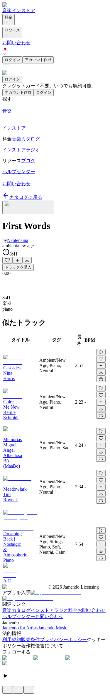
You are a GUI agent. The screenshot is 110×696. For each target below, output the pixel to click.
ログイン (12, 60)
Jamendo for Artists (20, 627)
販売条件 (30, 639)
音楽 (7, 10)
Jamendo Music (52, 627)
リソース (12, 30)
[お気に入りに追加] (7, 260)
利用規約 (11, 639)
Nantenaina (17, 240)
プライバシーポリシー (63, 639)
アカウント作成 (38, 60)
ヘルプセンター (18, 616)
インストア (23, 10)
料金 (8, 17)
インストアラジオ (49, 610)
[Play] (27, 207)
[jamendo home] (12, 4)
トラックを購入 (18, 267)
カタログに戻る (25, 197)
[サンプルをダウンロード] (27, 260)
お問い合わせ (16, 42)
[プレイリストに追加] (17, 260)
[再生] (101, 352)
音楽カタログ (16, 610)
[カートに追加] (101, 379)
